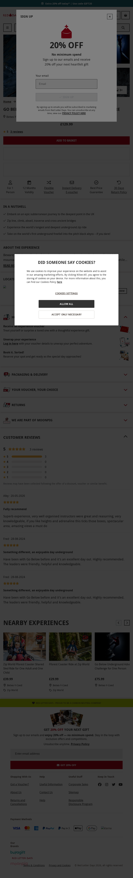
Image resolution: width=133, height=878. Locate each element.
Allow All (66, 304)
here (59, 282)
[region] (66, 290)
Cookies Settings (66, 293)
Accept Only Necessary (67, 314)
